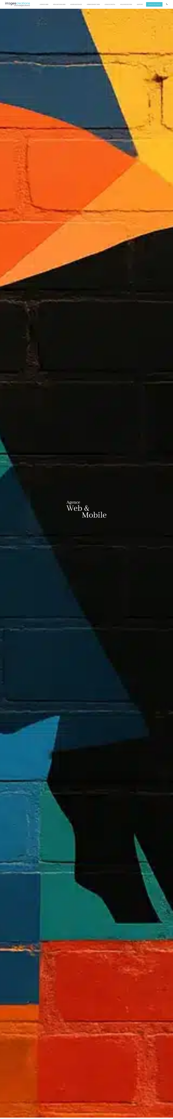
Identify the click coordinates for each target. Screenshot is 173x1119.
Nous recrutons (126, 4)
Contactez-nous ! (154, 4)
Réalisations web (59, 4)
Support (140, 4)
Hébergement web (93, 4)
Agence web (44, 4)
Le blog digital (110, 4)
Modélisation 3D (76, 4)
